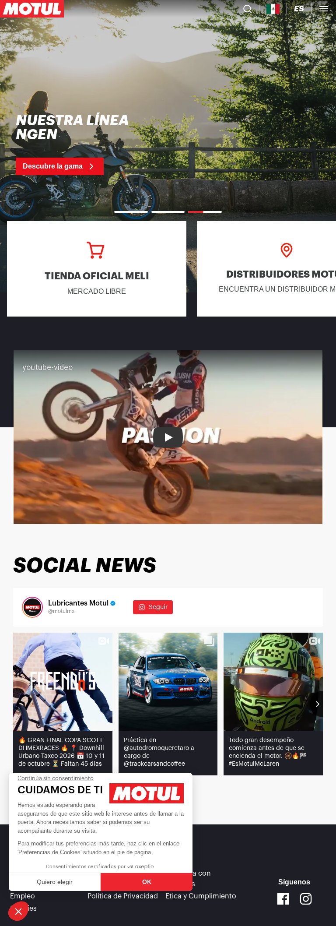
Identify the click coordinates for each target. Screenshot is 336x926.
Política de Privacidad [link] (123, 896)
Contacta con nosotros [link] (188, 878)
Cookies (23, 908)
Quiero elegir (55, 881)
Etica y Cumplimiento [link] (200, 896)
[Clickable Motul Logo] (32, 9)
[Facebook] (283, 899)
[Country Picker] (273, 9)
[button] (18, 911)
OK (146, 881)
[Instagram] (306, 899)
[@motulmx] (32, 607)
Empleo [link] (22, 896)
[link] (79, 144)
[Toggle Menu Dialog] (323, 9)
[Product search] (247, 8)
